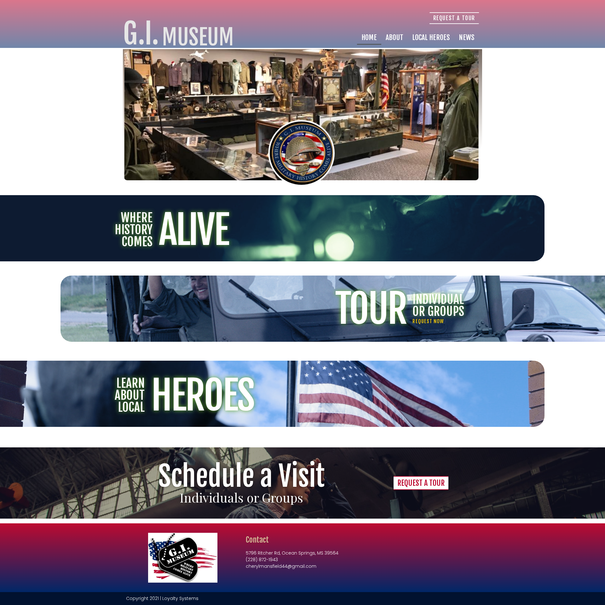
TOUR (370, 309)
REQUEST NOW (428, 321)
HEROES (202, 395)
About (394, 37)
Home (369, 37)
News (467, 37)
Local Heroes (431, 37)
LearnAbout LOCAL (130, 395)
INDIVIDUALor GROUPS (438, 305)
